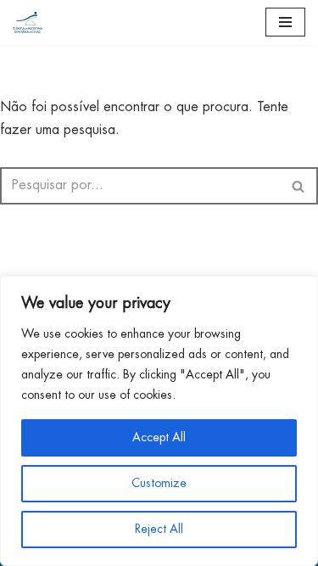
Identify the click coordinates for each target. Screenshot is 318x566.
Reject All (159, 529)
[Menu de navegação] (285, 22)
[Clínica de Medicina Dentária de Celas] (27, 22)
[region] (159, 421)
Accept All (159, 438)
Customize (159, 483)
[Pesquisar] (299, 186)
